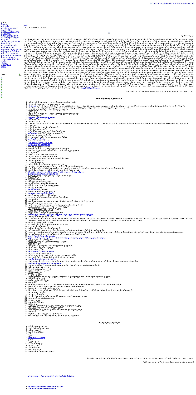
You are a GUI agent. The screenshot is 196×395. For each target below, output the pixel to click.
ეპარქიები (5, 26)
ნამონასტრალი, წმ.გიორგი (42, 259)
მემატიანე (4, 39)
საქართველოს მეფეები (10, 37)
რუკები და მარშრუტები (10, 59)
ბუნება (3, 61)
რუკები (3, 67)
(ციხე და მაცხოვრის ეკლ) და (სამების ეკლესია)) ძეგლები (67, 238)
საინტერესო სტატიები (9, 53)
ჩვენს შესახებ (6, 65)
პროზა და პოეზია (7, 47)
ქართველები (6, 43)
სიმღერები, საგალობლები (11, 49)
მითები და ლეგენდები (9, 36)
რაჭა (25, 25)
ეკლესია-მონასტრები (9, 28)
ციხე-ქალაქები (6, 30)
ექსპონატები (6, 34)
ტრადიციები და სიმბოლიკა (11, 41)
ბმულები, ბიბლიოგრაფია (11, 55)
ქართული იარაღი (8, 57)
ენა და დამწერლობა (9, 45)
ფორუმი (4, 63)
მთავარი (4, 24)
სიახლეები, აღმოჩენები (10, 51)
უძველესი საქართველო (10, 32)
